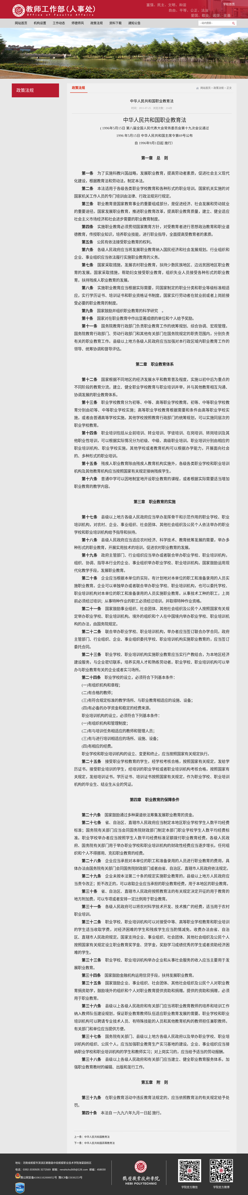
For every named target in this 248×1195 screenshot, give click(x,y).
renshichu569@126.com (74, 1169)
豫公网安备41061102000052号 (38, 1177)
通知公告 (134, 23)
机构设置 (40, 23)
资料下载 (115, 23)
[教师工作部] (53, 17)
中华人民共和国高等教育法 (99, 1143)
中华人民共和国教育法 (97, 1137)
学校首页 (229, 4)
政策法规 (96, 23)
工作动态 (59, 23)
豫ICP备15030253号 (70, 1177)
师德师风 (78, 23)
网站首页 (21, 23)
